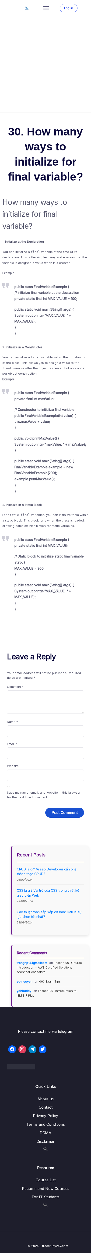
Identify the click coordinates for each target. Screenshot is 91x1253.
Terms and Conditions (45, 1124)
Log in (68, 8)
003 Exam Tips (50, 981)
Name (12, 722)
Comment (15, 687)
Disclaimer (45, 1141)
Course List (46, 1180)
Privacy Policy (45, 1115)
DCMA (45, 1132)
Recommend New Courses (45, 1188)
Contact (45, 1107)
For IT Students (46, 1197)
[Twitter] (43, 1049)
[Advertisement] (45, 64)
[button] (45, 1149)
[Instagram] (22, 1049)
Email (12, 744)
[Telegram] (32, 1049)
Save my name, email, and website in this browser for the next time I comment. (43, 795)
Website (13, 766)
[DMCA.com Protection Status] (45, 1066)
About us (45, 1099)
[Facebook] (12, 1049)
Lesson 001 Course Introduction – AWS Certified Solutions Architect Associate (49, 967)
